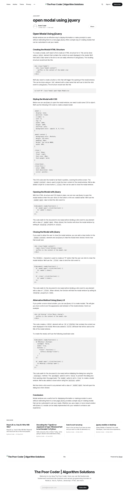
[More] (34, 4)
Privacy (28, 4)
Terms (22, 4)
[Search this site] (102, 4)
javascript (36, 16)
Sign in (108, 4)
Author (15, 4)
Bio (65, 457)
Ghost (120, 457)
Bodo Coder (42, 25)
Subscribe (117, 4)
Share (92, 26)
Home (8, 4)
